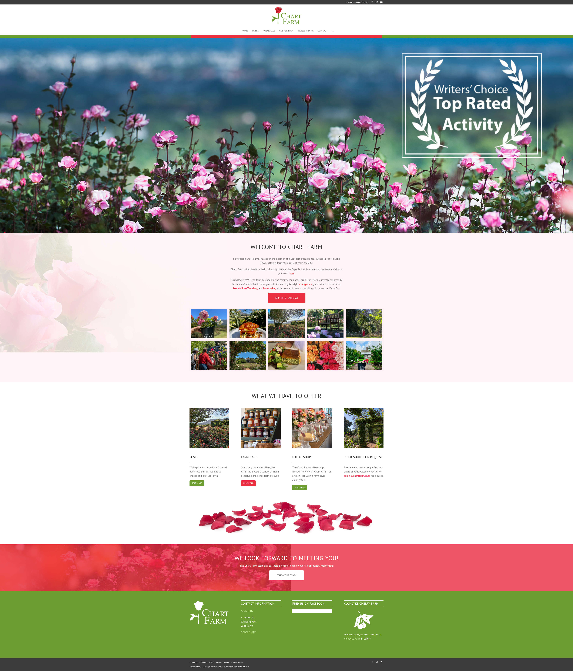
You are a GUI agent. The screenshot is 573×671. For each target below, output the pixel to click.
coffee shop (250, 288)
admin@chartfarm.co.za (357, 475)
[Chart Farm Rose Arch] (247, 355)
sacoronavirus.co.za (242, 667)
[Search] (332, 30)
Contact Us (247, 611)
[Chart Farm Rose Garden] (286, 324)
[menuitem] (245, 30)
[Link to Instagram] (377, 2)
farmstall (238, 288)
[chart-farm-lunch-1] (286, 355)
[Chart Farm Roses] (325, 324)
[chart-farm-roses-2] (209, 324)
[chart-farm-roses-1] (364, 355)
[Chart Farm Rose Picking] (209, 355)
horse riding (269, 288)
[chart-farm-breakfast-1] (247, 324)
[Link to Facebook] (372, 2)
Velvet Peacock (238, 662)
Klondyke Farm (352, 638)
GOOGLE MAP (248, 632)
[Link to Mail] (381, 2)
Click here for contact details (356, 2)
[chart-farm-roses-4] (325, 355)
